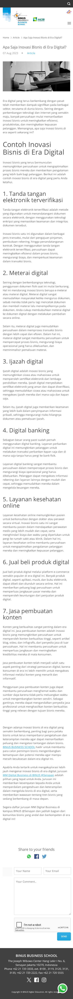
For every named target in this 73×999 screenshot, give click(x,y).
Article (16, 37)
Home (6, 37)
